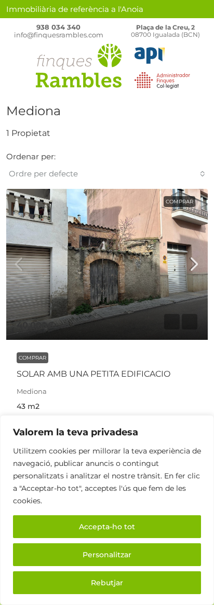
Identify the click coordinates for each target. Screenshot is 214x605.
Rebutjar (107, 582)
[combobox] (107, 174)
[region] (107, 510)
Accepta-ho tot (107, 526)
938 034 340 (58, 27)
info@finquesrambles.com (58, 35)
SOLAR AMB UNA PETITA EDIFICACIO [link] (93, 374)
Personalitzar (107, 554)
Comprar (179, 201)
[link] (107, 264)
